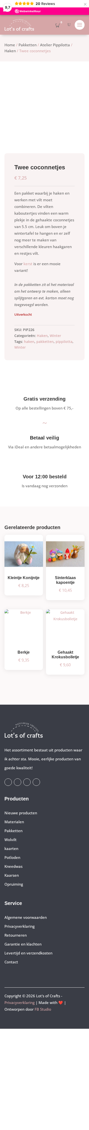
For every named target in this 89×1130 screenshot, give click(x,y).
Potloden (12, 857)
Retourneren (15, 935)
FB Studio (43, 1009)
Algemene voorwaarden (25, 917)
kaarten (11, 848)
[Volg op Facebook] (8, 782)
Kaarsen (11, 875)
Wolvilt (10, 839)
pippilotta (64, 341)
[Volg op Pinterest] (36, 782)
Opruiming (13, 884)
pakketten (45, 341)
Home (9, 44)
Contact (11, 961)
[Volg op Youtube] (27, 782)
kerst (27, 263)
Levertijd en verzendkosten (28, 952)
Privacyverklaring (19, 926)
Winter (55, 335)
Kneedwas (13, 866)
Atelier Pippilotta (55, 44)
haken (29, 341)
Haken (10, 50)
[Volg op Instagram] (17, 782)
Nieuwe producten (20, 812)
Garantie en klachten (23, 944)
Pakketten (28, 44)
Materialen (14, 821)
